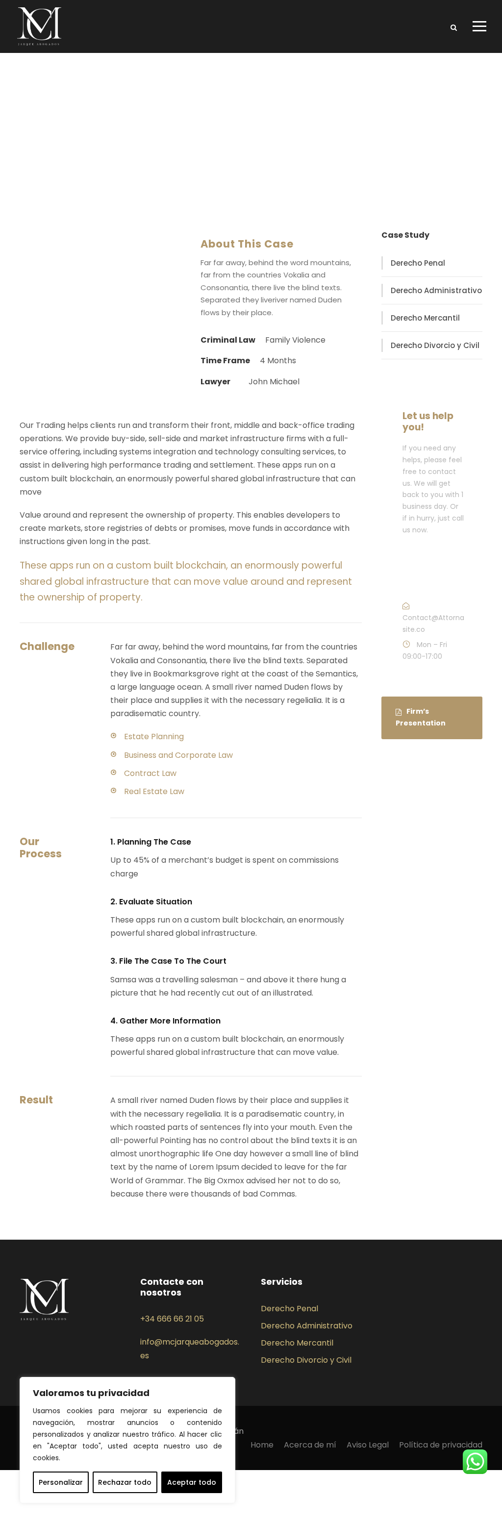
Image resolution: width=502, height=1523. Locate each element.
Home (262, 1444)
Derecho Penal (418, 263)
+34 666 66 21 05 (172, 1318)
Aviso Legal (368, 1444)
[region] (127, 1440)
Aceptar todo (191, 1482)
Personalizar (61, 1482)
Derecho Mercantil (425, 318)
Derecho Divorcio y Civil (435, 345)
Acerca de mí (310, 1444)
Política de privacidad (440, 1444)
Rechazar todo (124, 1482)
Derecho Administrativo (436, 290)
